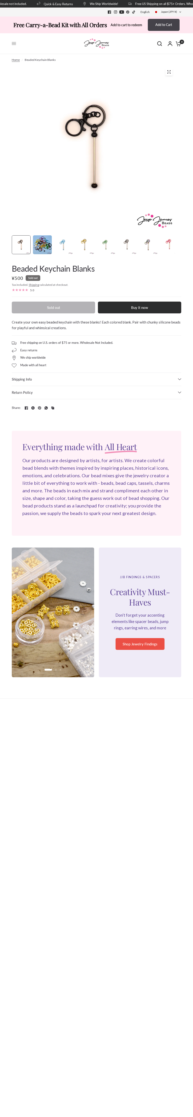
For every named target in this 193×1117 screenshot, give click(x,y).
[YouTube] (122, 12)
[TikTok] (134, 12)
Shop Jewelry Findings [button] (140, 644)
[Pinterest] (128, 12)
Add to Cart (163, 25)
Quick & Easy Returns (53, 4)
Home (16, 60)
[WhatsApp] (46, 408)
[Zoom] (169, 71)
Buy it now (139, 307)
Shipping (34, 285)
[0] (177, 43)
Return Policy (22, 392)
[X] (33, 408)
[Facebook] (109, 12)
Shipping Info (22, 379)
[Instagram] (116, 12)
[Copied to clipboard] (53, 408)
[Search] (159, 43)
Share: (16, 407)
